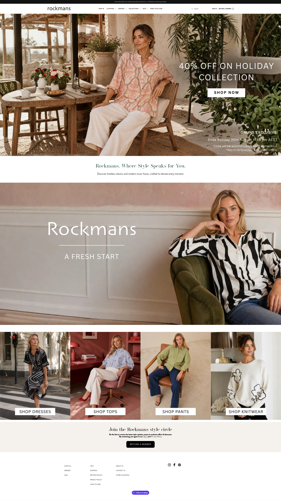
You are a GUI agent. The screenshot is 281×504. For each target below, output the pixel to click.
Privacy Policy (96, 480)
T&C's (145, 436)
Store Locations (122, 475)
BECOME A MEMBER (140, 444)
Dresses (67, 470)
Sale (66, 475)
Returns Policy (96, 475)
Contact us (120, 470)
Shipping (93, 470)
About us (119, 466)
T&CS (92, 466)
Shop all (67, 466)
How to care (95, 484)
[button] (111, 9)
